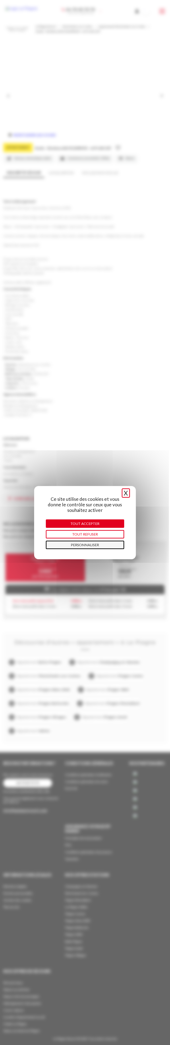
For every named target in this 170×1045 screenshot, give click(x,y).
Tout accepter (84, 523)
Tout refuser (85, 534)
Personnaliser (85, 545)
